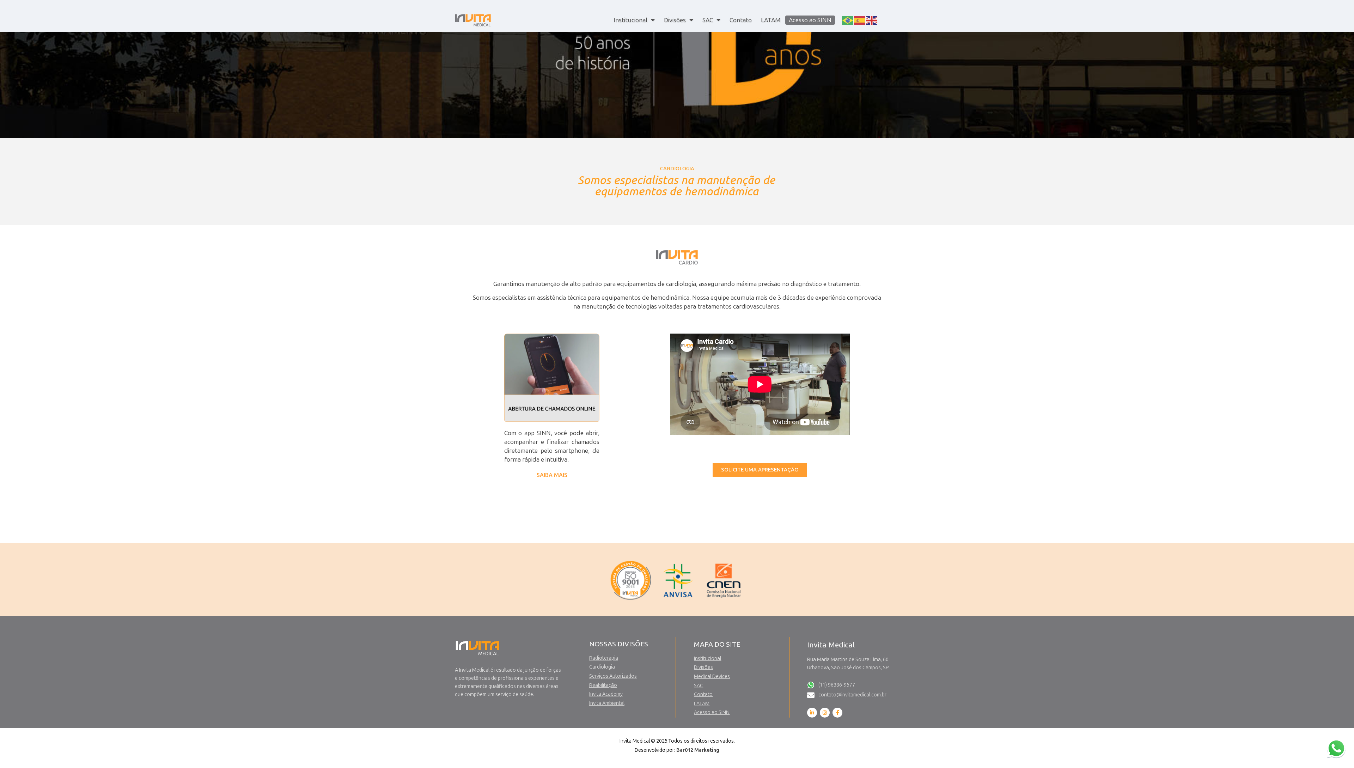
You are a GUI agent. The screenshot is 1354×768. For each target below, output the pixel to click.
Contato (741, 20)
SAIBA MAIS (552, 475)
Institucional (630, 20)
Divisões (675, 20)
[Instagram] (825, 713)
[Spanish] (860, 19)
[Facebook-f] (837, 713)
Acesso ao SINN (810, 20)
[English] (872, 19)
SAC (707, 20)
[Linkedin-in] (812, 713)
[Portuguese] (848, 19)
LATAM (771, 20)
